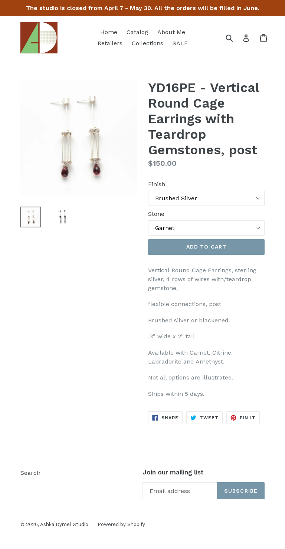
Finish (156, 184)
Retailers (110, 43)
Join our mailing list (173, 472)
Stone (156, 213)
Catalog (137, 32)
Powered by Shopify (121, 524)
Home (108, 32)
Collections (147, 43)
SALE (180, 43)
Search (30, 472)
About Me (171, 32)
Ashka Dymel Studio (64, 524)
